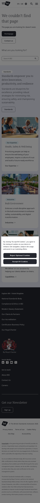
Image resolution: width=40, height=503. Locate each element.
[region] (20, 251)
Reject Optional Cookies (20, 255)
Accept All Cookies (20, 261)
